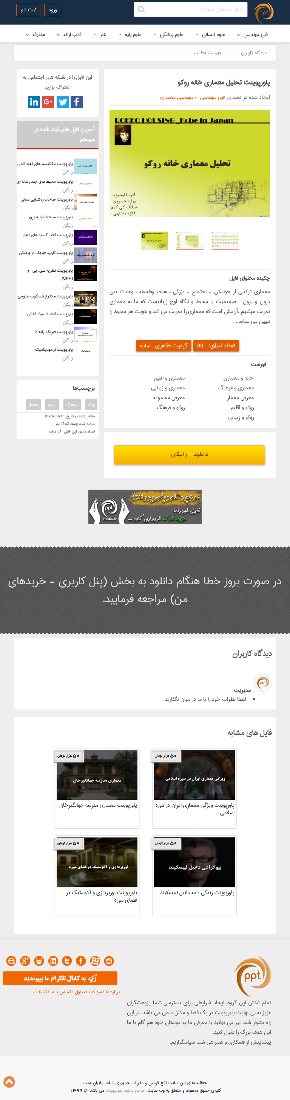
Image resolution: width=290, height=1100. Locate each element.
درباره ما (113, 991)
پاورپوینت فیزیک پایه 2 (54, 332)
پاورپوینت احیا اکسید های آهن (48, 235)
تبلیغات (40, 991)
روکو (91, 404)
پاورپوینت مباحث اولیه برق (51, 217)
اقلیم (52, 404)
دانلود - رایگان (189, 455)
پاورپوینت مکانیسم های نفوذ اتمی (45, 164)
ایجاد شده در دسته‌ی (247, 97)
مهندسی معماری (176, 97)
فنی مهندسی (255, 34)
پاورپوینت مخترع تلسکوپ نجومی (45, 296)
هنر (102, 34)
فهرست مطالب (207, 52)
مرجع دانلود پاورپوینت (125, 1090)
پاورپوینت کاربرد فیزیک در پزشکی (46, 253)
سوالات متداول (88, 991)
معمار (33, 404)
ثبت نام (28, 10)
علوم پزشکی (171, 34)
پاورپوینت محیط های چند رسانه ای (45, 181)
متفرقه (38, 34)
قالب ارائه (72, 34)
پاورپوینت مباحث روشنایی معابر (47, 199)
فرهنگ (72, 404)
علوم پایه (132, 34)
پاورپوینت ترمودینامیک (54, 349)
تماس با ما (61, 991)
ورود (52, 10)
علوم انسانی (213, 34)
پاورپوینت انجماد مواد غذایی (50, 314)
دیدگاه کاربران (254, 52)
